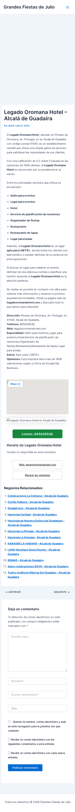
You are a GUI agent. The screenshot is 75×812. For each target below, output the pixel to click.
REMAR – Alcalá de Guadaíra (26, 560)
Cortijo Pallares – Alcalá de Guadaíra (31, 502)
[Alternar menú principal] (67, 7)
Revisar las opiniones (37, 475)
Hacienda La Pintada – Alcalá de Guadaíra (34, 531)
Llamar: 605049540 (37, 433)
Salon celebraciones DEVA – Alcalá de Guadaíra (38, 566)
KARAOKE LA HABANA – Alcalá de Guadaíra (35, 543)
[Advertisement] (37, 53)
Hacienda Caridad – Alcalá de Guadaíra (32, 514)
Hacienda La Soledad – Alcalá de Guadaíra (34, 537)
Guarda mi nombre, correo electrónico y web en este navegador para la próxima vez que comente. (37, 726)
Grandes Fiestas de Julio (29, 7)
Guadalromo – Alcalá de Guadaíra (29, 508)
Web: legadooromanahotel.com (37, 464)
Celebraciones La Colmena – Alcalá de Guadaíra (38, 496)
